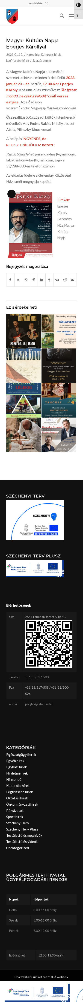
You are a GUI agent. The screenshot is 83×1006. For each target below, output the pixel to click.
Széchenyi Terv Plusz (22, 829)
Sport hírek (14, 817)
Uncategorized (17, 848)
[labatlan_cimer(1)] (34, 16)
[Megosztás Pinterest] (34, 279)
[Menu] (70, 16)
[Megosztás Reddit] (65, 279)
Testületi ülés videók (22, 841)
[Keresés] (59, 16)
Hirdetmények (17, 773)
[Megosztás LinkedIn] (41, 279)
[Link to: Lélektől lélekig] (23, 400)
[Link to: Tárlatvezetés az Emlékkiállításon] (59, 331)
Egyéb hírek (15, 761)
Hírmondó (13, 779)
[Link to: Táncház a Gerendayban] (59, 400)
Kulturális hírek (51, 54)
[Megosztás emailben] (73, 279)
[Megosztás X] (18, 279)
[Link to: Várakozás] (59, 365)
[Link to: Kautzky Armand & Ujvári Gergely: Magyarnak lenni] (59, 435)
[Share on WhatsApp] (26, 279)
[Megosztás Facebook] (10, 279)
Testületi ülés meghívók (24, 835)
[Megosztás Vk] (57, 279)
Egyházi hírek (16, 767)
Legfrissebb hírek (17, 60)
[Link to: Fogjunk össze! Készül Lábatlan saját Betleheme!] (23, 435)
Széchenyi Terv (17, 823)
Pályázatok (15, 810)
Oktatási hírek (17, 798)
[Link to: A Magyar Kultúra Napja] (23, 365)
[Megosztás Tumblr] (49, 279)
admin (47, 60)
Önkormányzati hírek (22, 804)
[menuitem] (59, 16)
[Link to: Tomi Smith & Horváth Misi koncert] (23, 331)
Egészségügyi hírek (21, 754)
